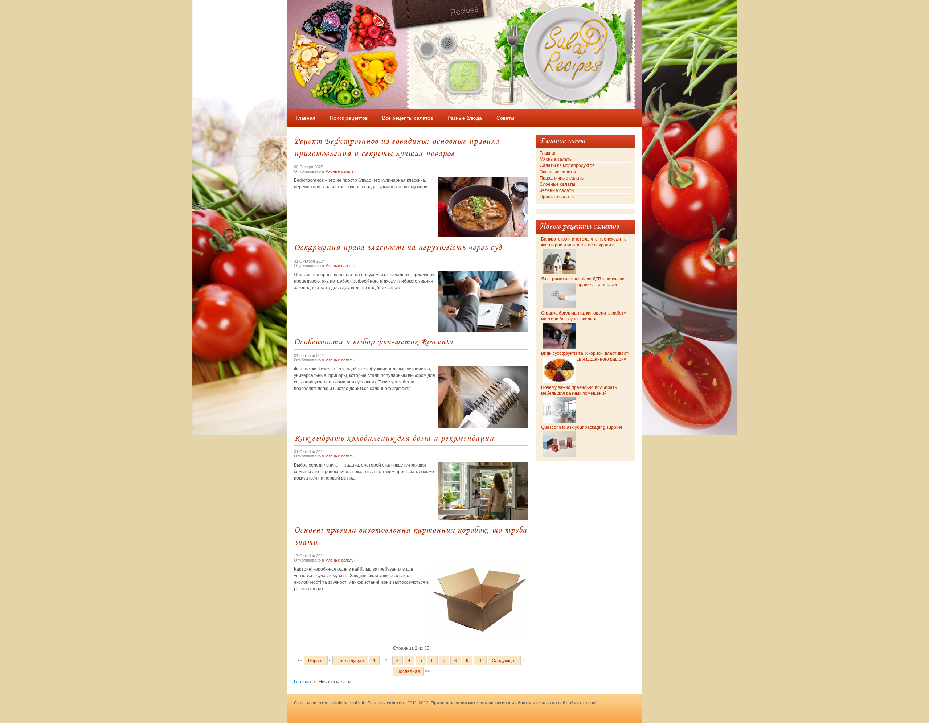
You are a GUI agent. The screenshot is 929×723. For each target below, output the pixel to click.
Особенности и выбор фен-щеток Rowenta (373, 341)
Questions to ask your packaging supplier (581, 427)
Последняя (408, 671)
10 (480, 660)
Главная (302, 681)
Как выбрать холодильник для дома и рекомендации (394, 437)
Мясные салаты (340, 171)
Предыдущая (350, 660)
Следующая (504, 660)
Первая (316, 660)
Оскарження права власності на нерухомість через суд (398, 247)
